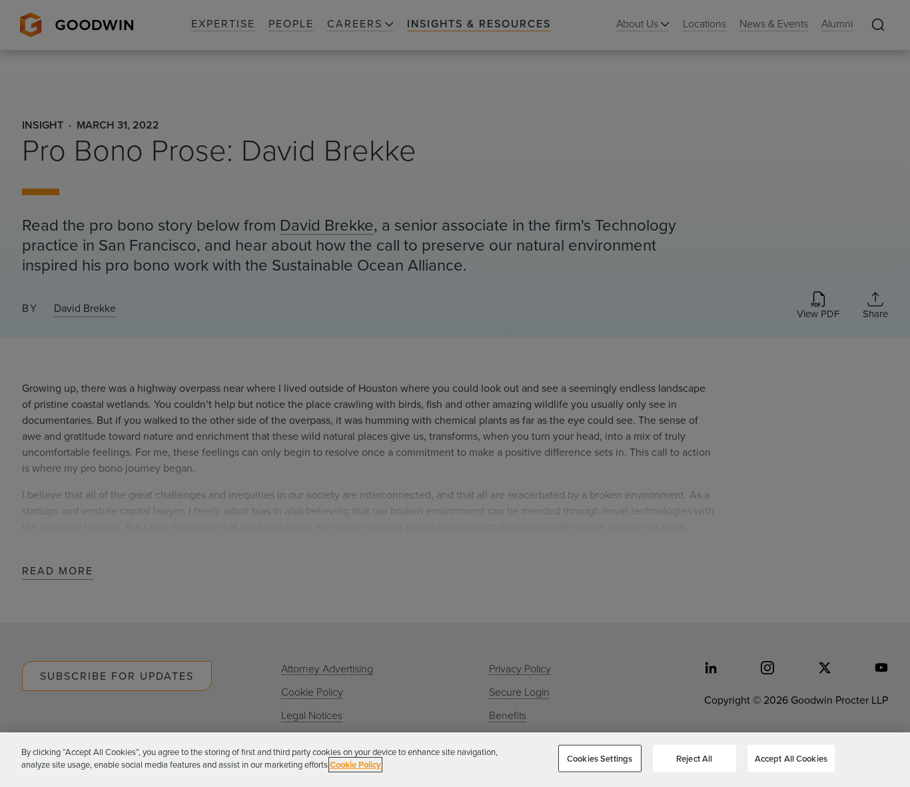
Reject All (694, 758)
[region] (455, 759)
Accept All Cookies (791, 758)
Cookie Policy (355, 764)
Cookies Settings (599, 758)
